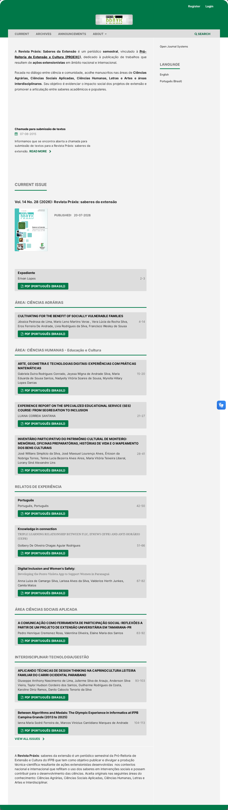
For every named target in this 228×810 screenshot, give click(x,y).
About (98, 34)
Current (22, 34)
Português (26, 500)
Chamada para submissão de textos (40, 129)
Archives (43, 34)
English (164, 74)
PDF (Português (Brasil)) (44, 286)
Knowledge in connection (79, 534)
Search (203, 34)
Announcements (72, 34)
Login (209, 6)
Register (194, 6)
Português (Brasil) (171, 81)
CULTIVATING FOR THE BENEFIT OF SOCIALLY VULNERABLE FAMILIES (70, 316)
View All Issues (27, 739)
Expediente (26, 273)
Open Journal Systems (174, 46)
